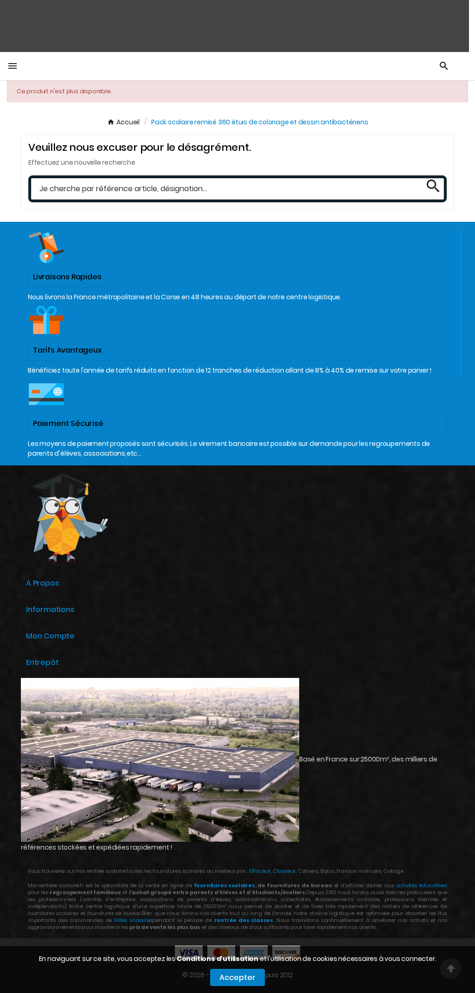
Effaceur (259, 871)
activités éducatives (421, 885)
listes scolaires (133, 920)
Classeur (283, 871)
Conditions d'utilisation (217, 958)
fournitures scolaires (224, 885)
